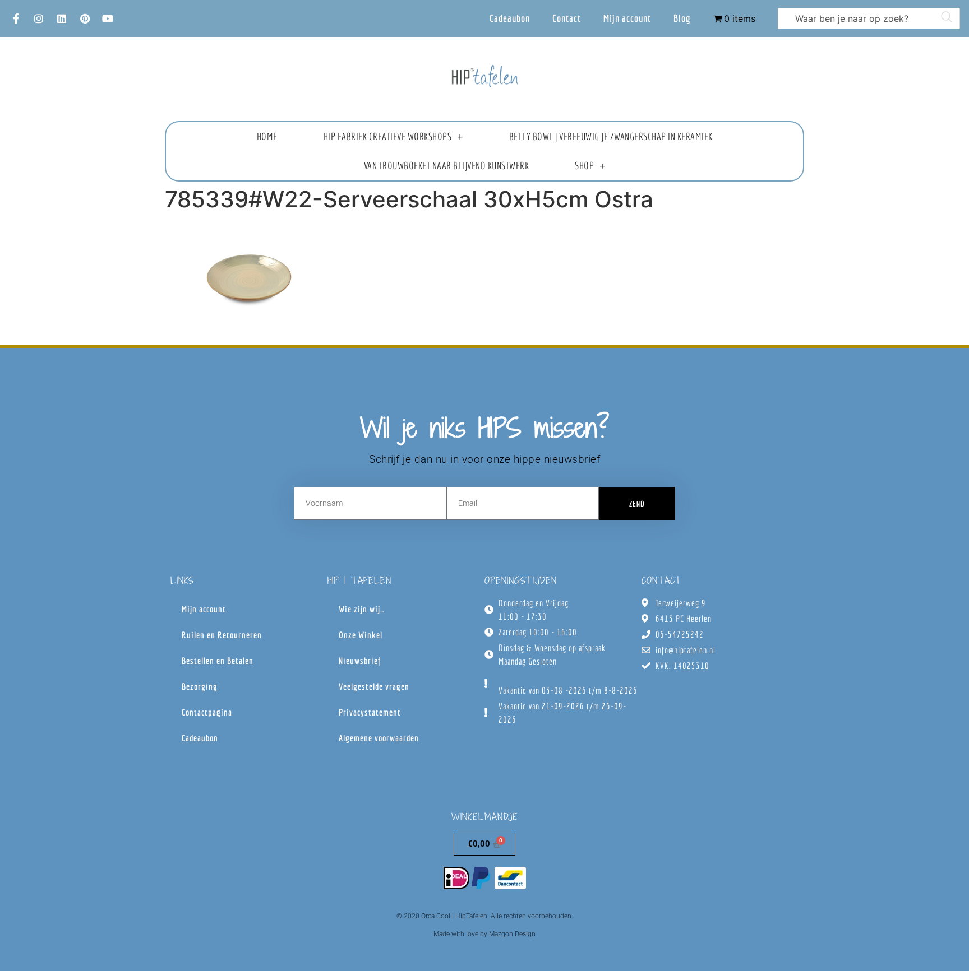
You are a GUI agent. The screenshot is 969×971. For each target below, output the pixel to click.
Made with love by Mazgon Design (484, 934)
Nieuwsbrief (360, 661)
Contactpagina (207, 712)
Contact (566, 18)
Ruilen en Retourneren (222, 635)
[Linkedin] (62, 18)
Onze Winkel (360, 635)
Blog (682, 18)
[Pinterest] (85, 18)
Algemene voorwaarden (379, 738)
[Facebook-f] (16, 18)
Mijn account (627, 18)
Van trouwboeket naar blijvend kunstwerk (446, 165)
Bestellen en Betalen (217, 661)
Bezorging (200, 686)
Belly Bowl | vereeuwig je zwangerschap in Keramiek (611, 136)
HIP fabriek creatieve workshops (388, 136)
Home (267, 136)
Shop (584, 165)
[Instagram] (39, 18)
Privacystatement (370, 712)
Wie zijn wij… (362, 609)
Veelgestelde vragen (374, 686)
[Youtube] (108, 18)
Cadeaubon (510, 18)
